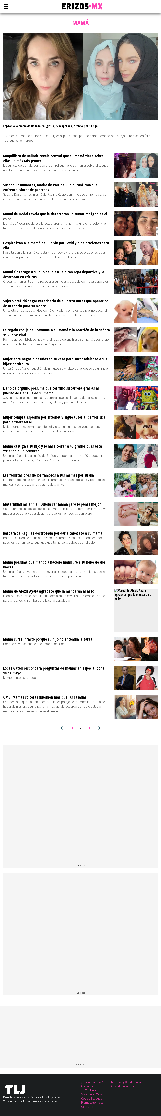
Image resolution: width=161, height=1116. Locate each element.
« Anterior (62, 728)
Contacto (87, 1086)
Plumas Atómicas (92, 1102)
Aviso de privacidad (123, 1086)
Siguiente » (99, 728)
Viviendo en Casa (91, 1094)
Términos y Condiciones (126, 1082)
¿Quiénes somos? (92, 1082)
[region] (80, 805)
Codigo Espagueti (92, 1098)
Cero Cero (87, 1106)
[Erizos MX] (80, 6)
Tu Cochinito (89, 1090)
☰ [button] (5, 6)
